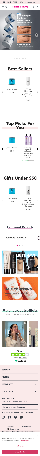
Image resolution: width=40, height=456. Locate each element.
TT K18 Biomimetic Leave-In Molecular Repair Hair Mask (28, 93)
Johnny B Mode (12, 89)
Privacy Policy (11, 426)
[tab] (14, 58)
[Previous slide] (3, 35)
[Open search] (33, 7)
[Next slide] (36, 35)
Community (7, 384)
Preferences (14, 429)
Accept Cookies (20, 452)
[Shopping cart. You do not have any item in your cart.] (37, 7)
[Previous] (3, 92)
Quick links (7, 391)
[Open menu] (3, 7)
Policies (5, 377)
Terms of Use (26, 426)
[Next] (37, 92)
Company (6, 370)
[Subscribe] (35, 407)
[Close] (37, 435)
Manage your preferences (23, 412)
